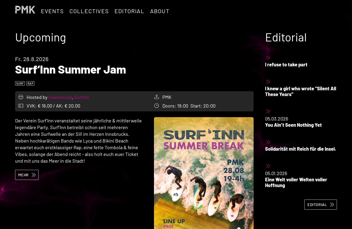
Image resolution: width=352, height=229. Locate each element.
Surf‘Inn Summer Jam (70, 69)
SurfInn (81, 97)
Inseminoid (60, 97)
